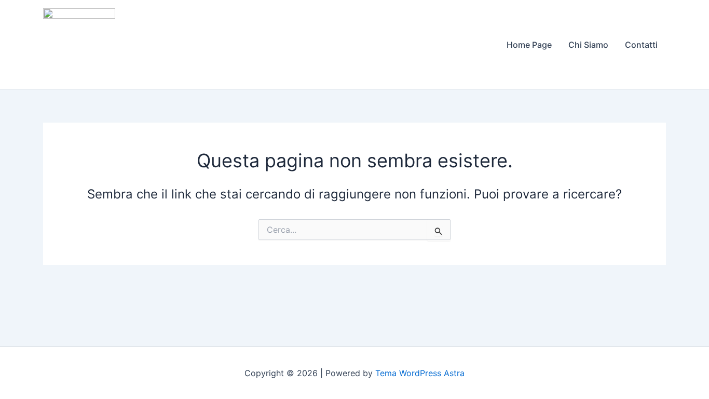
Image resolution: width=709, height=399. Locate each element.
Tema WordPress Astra (420, 373)
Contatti (641, 44)
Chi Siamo (588, 44)
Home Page (529, 44)
